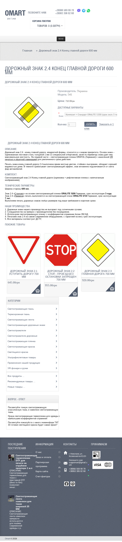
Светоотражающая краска (22, 346)
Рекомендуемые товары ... (21, 381)
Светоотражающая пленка (22, 341)
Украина (82, 91)
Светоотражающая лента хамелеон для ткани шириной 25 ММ (24, 502)
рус (9, 18)
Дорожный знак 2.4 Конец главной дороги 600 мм (68, 50)
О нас (39, 452)
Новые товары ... (16, 387)
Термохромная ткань (19, 314)
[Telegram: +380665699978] (84, 10)
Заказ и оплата (43, 457)
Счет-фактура (43, 476)
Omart (7, 539)
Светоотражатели (17, 330)
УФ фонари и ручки (18, 368)
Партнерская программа (42, 464)
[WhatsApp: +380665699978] (88, 10)
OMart (15, 13)
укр (14, 18)
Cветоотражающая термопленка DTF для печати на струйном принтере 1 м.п (24, 461)
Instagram (72, 483)
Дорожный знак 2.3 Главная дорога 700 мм (98, 272)
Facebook (66, 483)
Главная (27, 50)
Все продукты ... (16, 376)
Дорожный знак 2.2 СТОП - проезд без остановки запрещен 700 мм (60, 275)
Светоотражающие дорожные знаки (27, 325)
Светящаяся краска (18, 352)
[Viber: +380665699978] (79, 10)
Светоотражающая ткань (21, 309)
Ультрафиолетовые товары (22, 357)
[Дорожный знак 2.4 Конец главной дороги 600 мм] (28, 135)
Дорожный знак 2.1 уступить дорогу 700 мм (24, 274)
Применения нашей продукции (24, 363)
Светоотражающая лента (21, 319)
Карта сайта (42, 471)
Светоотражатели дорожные (23, 336)
